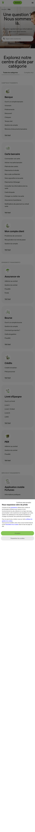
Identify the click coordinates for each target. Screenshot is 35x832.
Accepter (17, 533)
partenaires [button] (14, 507)
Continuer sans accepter (23, 502)
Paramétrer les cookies (17, 538)
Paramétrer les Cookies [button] (11, 524)
